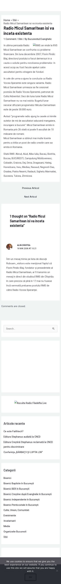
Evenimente (10, 515)
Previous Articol (30, 188)
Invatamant (10, 520)
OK (30, 577)
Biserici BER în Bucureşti (16, 488)
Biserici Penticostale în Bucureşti (21, 504)
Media (7, 526)
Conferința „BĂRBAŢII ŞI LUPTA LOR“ (23, 452)
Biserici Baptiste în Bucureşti (19, 483)
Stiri (20, 39)
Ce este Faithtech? (13, 431)
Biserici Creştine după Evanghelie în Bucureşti (28, 494)
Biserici (7, 478)
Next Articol (30, 196)
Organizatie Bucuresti (15, 531)
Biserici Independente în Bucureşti (22, 499)
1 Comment (10, 39)
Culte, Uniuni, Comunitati (16, 510)
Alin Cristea (23, 245)
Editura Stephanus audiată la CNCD (22, 436)
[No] (57, 570)
